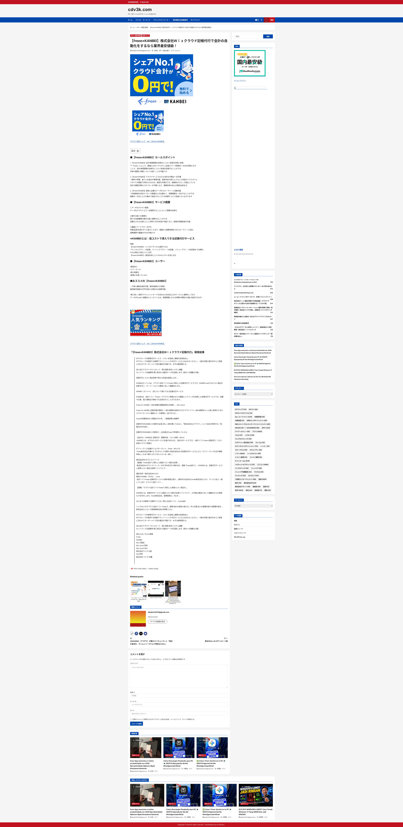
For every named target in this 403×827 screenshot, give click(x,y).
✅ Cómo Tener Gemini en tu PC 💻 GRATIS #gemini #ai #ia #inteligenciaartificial (211, 763)
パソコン (262, 464)
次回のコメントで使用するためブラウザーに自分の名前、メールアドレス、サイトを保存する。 (164, 719)
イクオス (249, 435)
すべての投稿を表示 (157, 621)
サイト (132, 710)
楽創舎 (256, 486)
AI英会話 (239, 420)
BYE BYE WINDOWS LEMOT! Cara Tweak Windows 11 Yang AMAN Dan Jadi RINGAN (255, 811)
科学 (239, 490)
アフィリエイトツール (160, 20)
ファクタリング (242, 468)
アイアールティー (242, 431)
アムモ (238, 435)
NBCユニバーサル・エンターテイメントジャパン (252, 424)
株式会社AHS (250, 483)
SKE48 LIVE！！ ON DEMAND (247, 428)
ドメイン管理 (256, 457)
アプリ (257, 431)
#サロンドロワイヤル (243, 413)
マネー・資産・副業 (136, 35)
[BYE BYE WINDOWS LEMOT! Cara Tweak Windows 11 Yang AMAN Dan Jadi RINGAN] (256, 795)
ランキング (240, 475)
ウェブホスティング (243, 439)
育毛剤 (258, 490)
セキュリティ (256, 450)
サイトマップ (195, 20)
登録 (235, 521)
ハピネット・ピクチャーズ (245, 464)
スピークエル (241, 450)
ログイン (237, 525)
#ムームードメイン (243, 417)
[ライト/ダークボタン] (257, 20)
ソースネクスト (254, 453)
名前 (132, 692)
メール (133, 701)
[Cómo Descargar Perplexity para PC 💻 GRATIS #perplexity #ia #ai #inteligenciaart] (179, 747)
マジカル (258, 472)
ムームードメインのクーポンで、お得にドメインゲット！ (253, 297)
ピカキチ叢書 (238, 250)
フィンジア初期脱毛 (243, 472)
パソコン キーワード (143, 20)
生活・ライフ (145, 35)
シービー (265, 446)
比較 (266, 486)
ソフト (240, 453)
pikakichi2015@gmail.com (141, 51)
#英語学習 (260, 417)
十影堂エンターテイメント (245, 479)
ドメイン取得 (241, 457)
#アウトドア (240, 409)
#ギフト (253, 409)
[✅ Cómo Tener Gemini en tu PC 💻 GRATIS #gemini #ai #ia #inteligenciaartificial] (212, 747)
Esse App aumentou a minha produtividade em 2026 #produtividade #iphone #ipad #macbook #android (146, 811)
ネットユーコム (242, 461)
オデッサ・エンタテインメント (246, 446)
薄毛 (267, 490)
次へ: (216, 639)
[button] (132, 633)
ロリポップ (253, 475)
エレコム (260, 442)
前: (151, 641)
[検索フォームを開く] (261, 20)
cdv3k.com (140, 9)
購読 (271, 20)
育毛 (249, 490)
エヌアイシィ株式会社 (244, 442)
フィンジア (256, 468)
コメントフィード (240, 533)
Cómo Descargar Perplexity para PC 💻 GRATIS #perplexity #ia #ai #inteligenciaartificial (178, 763)
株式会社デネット (242, 486)
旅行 (238, 483)
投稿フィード (238, 529)
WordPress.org (239, 537)
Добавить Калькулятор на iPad (245, 282)
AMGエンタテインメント (257, 420)
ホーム (130, 20)
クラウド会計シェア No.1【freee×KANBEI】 (147, 141)
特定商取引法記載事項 (180, 20)
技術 (262, 479)
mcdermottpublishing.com (243, 293)
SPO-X (266, 428)
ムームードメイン (240, 80)
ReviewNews (209, 825)
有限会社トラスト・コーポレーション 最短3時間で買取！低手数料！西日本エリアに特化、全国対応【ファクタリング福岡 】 (253, 310)
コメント (134, 663)
